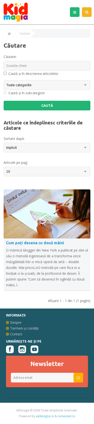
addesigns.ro (45, 416)
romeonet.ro (66, 416)
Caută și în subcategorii (26, 93)
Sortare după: (14, 138)
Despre (15, 322)
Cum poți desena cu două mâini (35, 243)
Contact (16, 334)
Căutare (24, 33)
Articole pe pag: (16, 162)
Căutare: (10, 56)
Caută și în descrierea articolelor (33, 73)
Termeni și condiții (24, 328)
